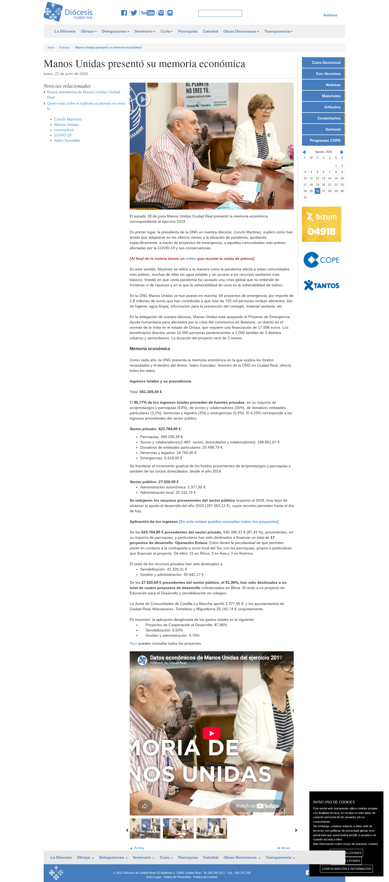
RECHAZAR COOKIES (346, 852)
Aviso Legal (153, 877)
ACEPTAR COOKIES (346, 860)
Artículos (332, 107)
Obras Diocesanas (239, 31)
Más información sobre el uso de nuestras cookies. (346, 843)
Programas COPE (325, 140)
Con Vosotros (328, 74)
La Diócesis (65, 31)
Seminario (144, 31)
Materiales (331, 96)
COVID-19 (62, 135)
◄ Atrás (283, 848)
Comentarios (329, 118)
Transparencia (277, 31)
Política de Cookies (205, 877)
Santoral (333, 129)
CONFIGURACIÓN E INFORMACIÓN (346, 868)
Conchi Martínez (68, 119)
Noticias (64, 47)
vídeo (191, 258)
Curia (165, 31)
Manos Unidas (66, 124)
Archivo (330, 15)
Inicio (51, 47)
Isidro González (67, 140)
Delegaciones (114, 31)
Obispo (87, 31)
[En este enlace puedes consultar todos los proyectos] (229, 521)
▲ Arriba (137, 848)
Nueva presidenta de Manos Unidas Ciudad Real (83, 94)
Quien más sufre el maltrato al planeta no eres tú (86, 106)
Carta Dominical (326, 62)
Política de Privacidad (177, 877)
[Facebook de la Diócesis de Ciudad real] (125, 13)
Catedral (210, 31)
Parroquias (188, 31)
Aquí (133, 643)
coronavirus (64, 130)
